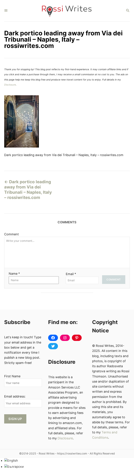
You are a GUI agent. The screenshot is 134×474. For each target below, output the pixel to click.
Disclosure (10, 84)
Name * (14, 273)
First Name (12, 376)
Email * (71, 274)
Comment (11, 234)
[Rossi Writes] (66, 10)
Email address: (14, 396)
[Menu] (6, 10)
